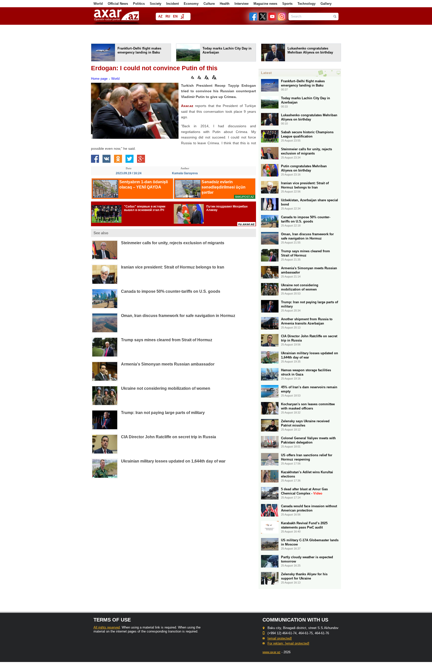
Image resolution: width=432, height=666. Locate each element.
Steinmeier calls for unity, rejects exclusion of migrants (172, 243)
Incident (172, 4)
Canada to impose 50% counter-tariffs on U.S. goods (170, 291)
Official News (118, 4)
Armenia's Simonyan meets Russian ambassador (167, 364)
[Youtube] (272, 19)
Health (225, 4)
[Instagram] (281, 19)
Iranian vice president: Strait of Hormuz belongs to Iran (172, 267)
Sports (287, 4)
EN (175, 16)
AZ (160, 16)
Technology (307, 4)
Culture (209, 4)
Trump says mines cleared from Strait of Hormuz (166, 340)
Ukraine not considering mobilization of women (165, 388)
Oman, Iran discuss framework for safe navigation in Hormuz (178, 316)
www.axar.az (271, 652)
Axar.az (187, 106)
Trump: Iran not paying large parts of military (163, 412)
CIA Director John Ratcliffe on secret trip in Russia (168, 437)
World (98, 4)
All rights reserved (107, 627)
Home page (99, 78)
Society (155, 4)
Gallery (326, 4)
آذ (182, 17)
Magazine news (265, 4)
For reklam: (288, 643)
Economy (191, 4)
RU (168, 16)
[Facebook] (253, 19)
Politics (139, 4)
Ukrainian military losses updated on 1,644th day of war (173, 461)
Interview (241, 4)
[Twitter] (263, 19)
